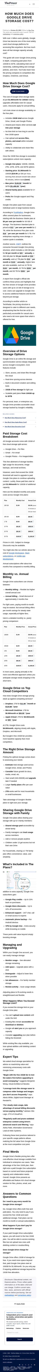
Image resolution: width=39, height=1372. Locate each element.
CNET (18, 244)
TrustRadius (18, 212)
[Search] (29, 4)
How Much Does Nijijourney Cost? (15, 418)
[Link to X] (19, 1364)
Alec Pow (31, 30)
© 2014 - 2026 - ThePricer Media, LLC (12, 1353)
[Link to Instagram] (28, 1364)
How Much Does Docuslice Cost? (15, 426)
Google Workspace (16, 553)
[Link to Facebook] (25, 1364)
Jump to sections (18, 91)
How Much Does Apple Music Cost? (16, 422)
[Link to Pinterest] (31, 1364)
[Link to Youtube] (34, 1364)
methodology (6, 34)
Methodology (10, 1328)
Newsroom (26, 1328)
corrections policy (18, 34)
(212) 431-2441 (16, 1356)
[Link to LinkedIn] (22, 1364)
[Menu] (33, 4)
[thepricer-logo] (10, 3)
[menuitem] (29, 4)
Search (20, 1339)
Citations (18, 1328)
